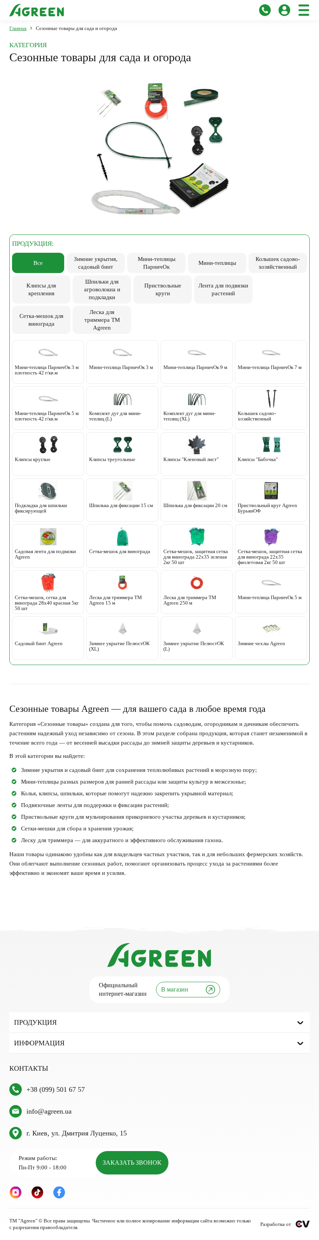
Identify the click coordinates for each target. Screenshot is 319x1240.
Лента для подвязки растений (223, 289)
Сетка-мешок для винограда (41, 320)
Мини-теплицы (217, 263)
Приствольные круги (162, 289)
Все (38, 263)
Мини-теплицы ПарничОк (156, 263)
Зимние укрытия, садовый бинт (95, 263)
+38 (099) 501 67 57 (55, 1089)
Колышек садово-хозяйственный (278, 263)
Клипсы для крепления (41, 289)
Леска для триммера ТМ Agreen (102, 320)
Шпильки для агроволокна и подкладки (102, 289)
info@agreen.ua (49, 1111)
